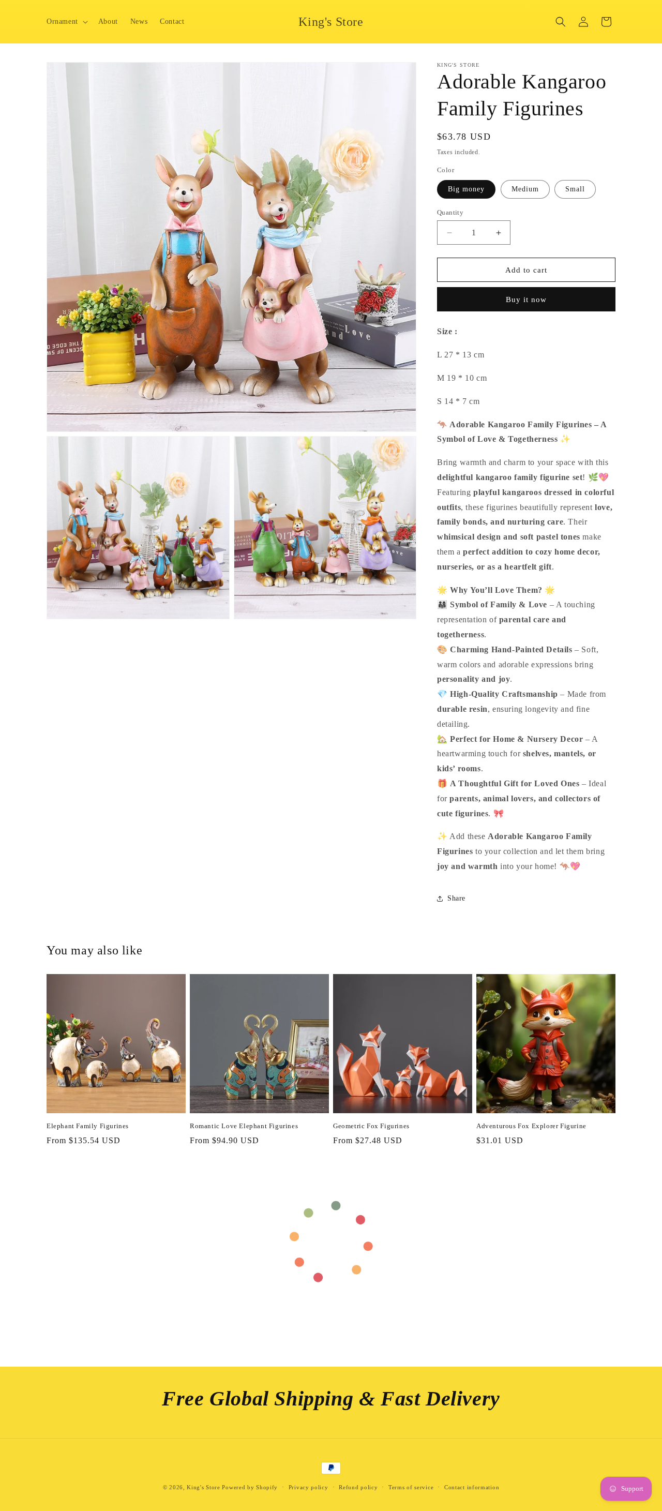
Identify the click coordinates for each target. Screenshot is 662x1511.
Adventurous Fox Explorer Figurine (531, 1126)
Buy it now (526, 299)
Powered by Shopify (250, 1487)
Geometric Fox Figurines (371, 1126)
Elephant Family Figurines (88, 1126)
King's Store (203, 1487)
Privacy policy (308, 1487)
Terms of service (410, 1487)
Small (575, 189)
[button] (66, 22)
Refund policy (358, 1487)
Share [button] (456, 898)
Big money (466, 189)
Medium (525, 189)
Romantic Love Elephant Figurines (244, 1126)
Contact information (471, 1487)
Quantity (450, 212)
